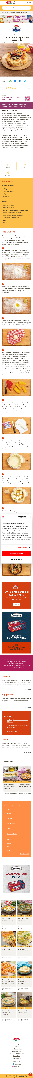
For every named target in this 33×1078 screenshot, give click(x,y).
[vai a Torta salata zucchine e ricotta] (8, 907)
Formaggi (10, 818)
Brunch (9, 839)
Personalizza (15, 559)
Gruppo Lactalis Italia (16, 1054)
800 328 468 (23, 1077)
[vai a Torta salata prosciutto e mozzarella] (24, 968)
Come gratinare (12, 731)
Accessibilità (16, 1058)
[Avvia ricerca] (27, 8)
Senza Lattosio (12, 834)
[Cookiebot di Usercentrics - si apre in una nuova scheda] (19, 517)
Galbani (3, 12)
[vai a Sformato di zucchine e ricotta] (24, 938)
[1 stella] (6, 88)
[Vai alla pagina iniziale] (16, 1039)
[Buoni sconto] (22, 3)
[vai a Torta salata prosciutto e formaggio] (8, 999)
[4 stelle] (13, 88)
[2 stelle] (8, 88)
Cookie (16, 1044)
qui (22, 537)
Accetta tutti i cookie (16, 553)
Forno (8, 828)
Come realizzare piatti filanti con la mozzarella (17, 726)
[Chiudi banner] (30, 517)
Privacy (16, 1047)
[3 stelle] (11, 88)
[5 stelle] (15, 88)
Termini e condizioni (16, 1049)
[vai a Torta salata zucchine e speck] (8, 938)
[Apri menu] (3, 3)
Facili (8, 809)
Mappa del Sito (16, 1051)
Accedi (16, 605)
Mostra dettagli (22, 547)
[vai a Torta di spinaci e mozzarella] (24, 907)
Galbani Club (15, 3)
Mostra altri (24, 854)
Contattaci (16, 1056)
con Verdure (11, 823)
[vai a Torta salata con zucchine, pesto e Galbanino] (10, 773)
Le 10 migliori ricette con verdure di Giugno (17, 721)
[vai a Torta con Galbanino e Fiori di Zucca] (24, 999)
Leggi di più (27, 689)
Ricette (7, 12)
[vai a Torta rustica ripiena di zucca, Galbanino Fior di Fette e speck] (8, 968)
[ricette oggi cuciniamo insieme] (16, 19)
